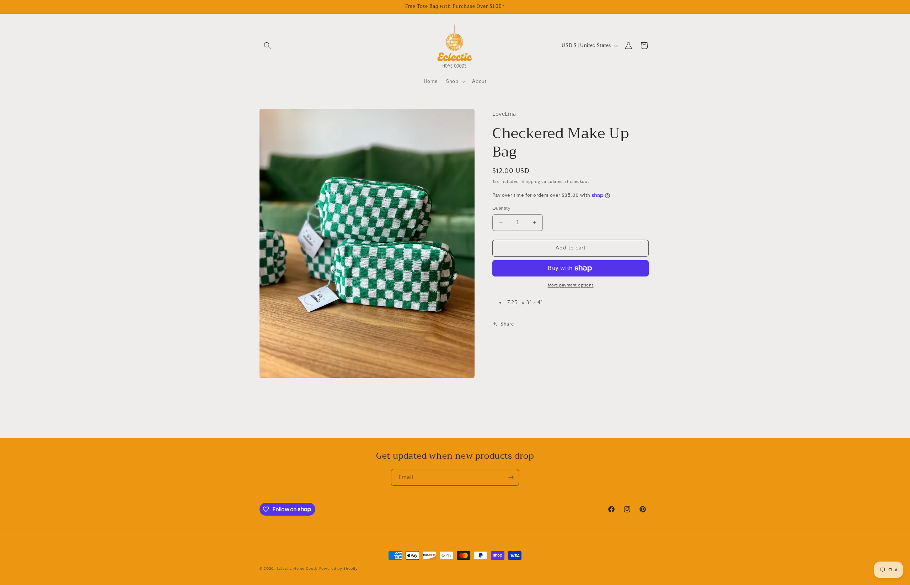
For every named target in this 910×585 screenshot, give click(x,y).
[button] (267, 45)
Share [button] (507, 324)
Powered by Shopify (338, 568)
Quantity (501, 208)
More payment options (571, 285)
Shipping (530, 181)
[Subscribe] (511, 477)
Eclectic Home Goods (297, 568)
